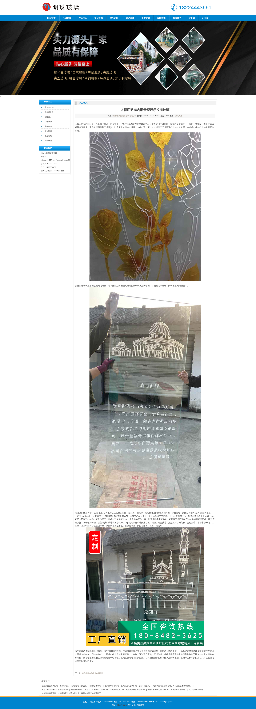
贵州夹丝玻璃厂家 (117, 690)
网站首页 (51, 18)
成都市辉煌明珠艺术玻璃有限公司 (55, 690)
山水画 (205, 18)
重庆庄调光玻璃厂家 (129, 686)
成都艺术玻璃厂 (96, 686)
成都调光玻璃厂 (76, 690)
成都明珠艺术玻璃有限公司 (68, 693)
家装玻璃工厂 (65, 686)
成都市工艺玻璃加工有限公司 (96, 690)
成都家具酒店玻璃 (49, 693)
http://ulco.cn (122, 705)
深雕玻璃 (161, 18)
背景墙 (192, 18)
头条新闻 (67, 18)
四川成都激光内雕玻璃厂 (91, 693)
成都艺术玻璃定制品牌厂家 (158, 690)
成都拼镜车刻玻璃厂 (80, 686)
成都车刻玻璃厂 (145, 686)
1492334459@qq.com (55, 171)
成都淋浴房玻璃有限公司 (135, 690)
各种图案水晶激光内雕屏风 (92, 673)
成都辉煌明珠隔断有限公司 (163, 686)
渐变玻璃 (145, 18)
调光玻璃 (130, 18)
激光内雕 (114, 18)
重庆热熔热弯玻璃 (112, 686)
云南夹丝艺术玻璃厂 (179, 690)
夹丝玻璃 (98, 18)
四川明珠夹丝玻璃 (196, 690)
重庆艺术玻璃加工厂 (184, 686)
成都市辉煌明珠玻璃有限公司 (124, 116)
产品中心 (83, 18)
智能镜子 (177, 18)
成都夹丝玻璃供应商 (50, 686)
